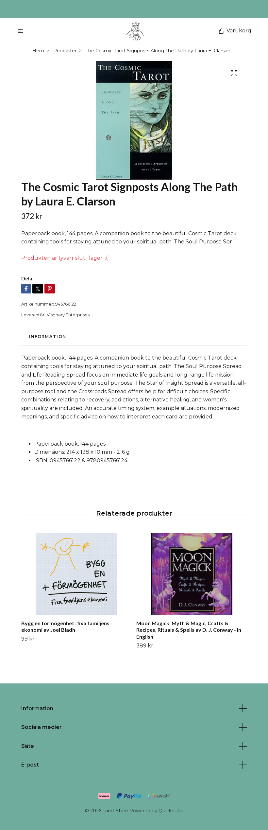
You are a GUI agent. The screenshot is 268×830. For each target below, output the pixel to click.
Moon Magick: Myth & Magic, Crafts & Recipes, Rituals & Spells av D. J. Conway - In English (188, 630)
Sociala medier (41, 727)
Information (37, 708)
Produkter (64, 51)
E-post (30, 765)
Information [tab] (47, 336)
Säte (27, 746)
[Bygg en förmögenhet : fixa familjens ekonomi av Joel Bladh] (76, 574)
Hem (38, 51)
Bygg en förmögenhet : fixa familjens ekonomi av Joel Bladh (65, 626)
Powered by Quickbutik (156, 811)
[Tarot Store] (135, 30)
